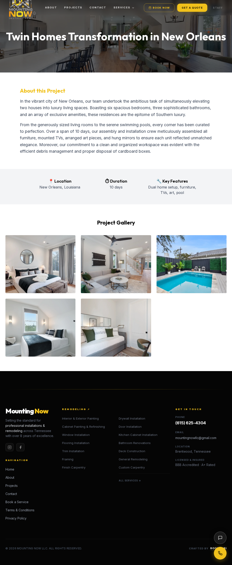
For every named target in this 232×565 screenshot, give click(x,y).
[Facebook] (20, 447)
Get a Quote (192, 7)
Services (122, 7)
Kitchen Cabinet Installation (138, 435)
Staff (218, 7)
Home (9, 469)
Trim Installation (73, 451)
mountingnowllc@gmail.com (195, 438)
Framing (67, 459)
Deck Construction (132, 451)
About (51, 7)
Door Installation (130, 426)
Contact (97, 7)
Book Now (161, 7)
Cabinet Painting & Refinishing (83, 426)
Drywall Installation (132, 418)
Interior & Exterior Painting (80, 418)
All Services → (130, 480)
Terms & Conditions (19, 510)
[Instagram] (9, 447)
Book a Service (17, 502)
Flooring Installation (75, 443)
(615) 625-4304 (190, 422)
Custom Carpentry (132, 467)
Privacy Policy (16, 518)
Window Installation (76, 435)
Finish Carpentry (73, 467)
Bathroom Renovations (135, 443)
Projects (73, 7)
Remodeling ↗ (76, 409)
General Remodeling (133, 459)
